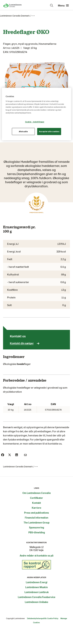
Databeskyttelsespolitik (37, 618)
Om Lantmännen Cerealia (36, 492)
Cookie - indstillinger (34, 122)
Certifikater (36, 497)
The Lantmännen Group (36, 522)
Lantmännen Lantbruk (36, 592)
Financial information (36, 517)
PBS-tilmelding (36, 532)
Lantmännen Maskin (36, 587)
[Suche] (51, 5)
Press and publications (36, 512)
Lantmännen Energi (36, 582)
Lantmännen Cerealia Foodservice (36, 597)
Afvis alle (23, 131)
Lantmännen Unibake (36, 601)
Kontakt (36, 502)
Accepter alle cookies (49, 131)
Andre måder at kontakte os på (36, 555)
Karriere (36, 507)
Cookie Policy (52, 618)
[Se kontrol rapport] (36, 565)
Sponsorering (36, 527)
